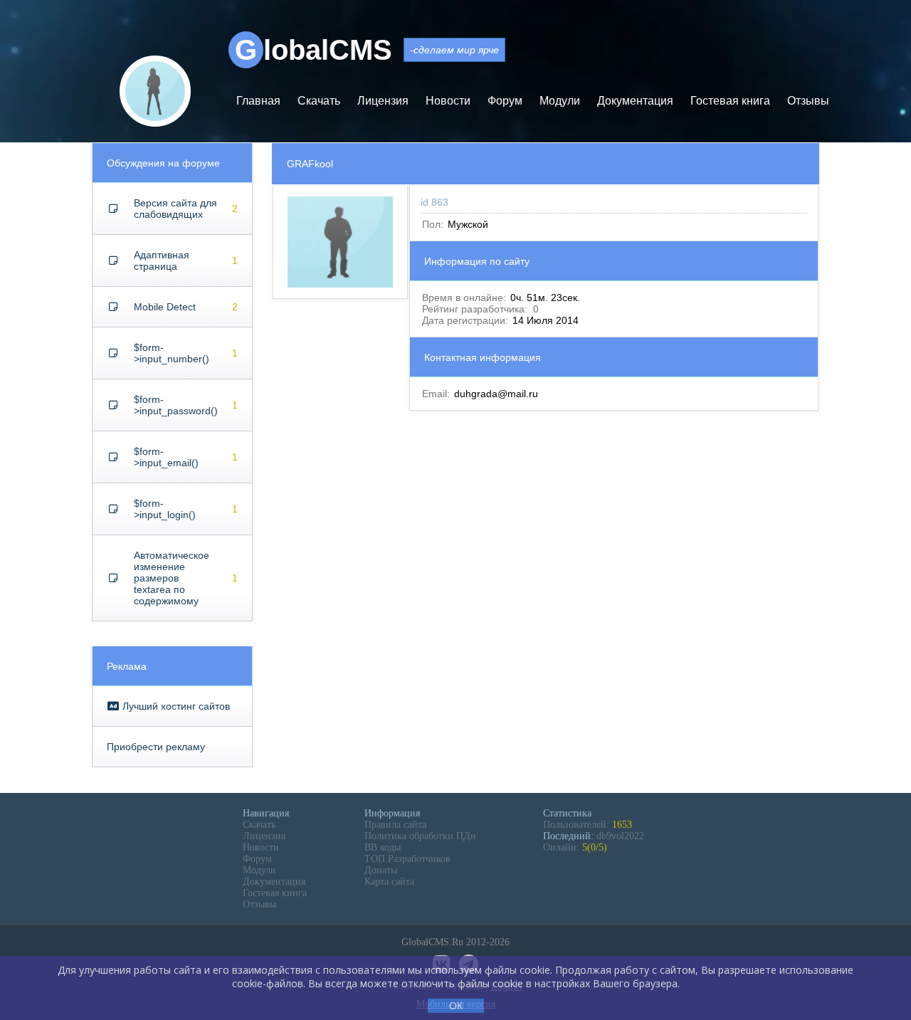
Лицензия (383, 101)
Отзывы (808, 101)
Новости (448, 101)
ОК (456, 1005)
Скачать (318, 101)
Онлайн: (575, 847)
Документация (635, 101)
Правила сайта (395, 824)
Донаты (380, 870)
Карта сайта (389, 881)
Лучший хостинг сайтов (175, 706)
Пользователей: (587, 824)
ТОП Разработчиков (407, 858)
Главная (258, 101)
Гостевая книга (730, 101)
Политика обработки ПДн (420, 836)
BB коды (382, 847)
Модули (559, 101)
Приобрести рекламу (156, 746)
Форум (505, 101)
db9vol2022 (620, 836)
